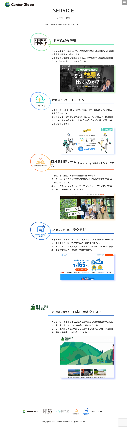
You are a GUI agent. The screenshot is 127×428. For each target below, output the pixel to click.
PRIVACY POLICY (97, 411)
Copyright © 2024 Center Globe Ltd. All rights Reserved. (64, 422)
